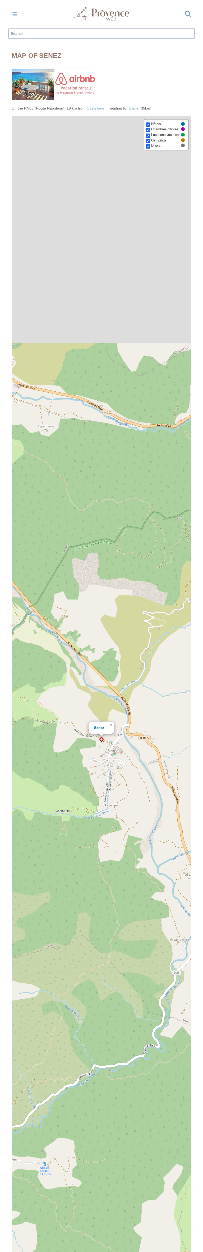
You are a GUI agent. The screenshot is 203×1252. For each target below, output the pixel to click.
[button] (101, 739)
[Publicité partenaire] (101, 84)
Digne (134, 108)
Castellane (95, 108)
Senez (99, 727)
